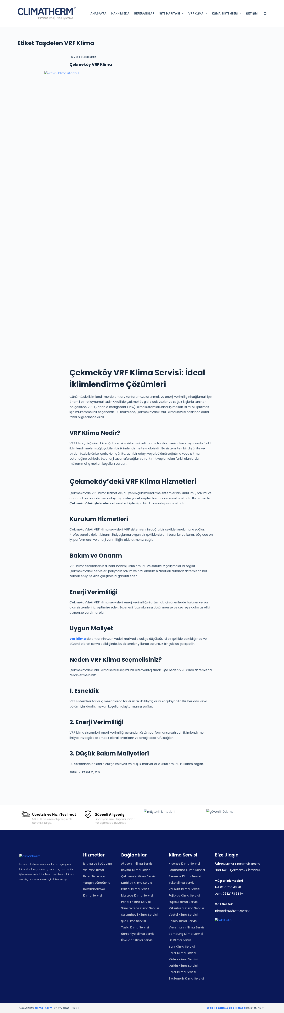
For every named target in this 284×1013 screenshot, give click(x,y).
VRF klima (78, 639)
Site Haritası (169, 13)
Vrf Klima (195, 13)
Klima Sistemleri (225, 13)
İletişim (252, 13)
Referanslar (144, 13)
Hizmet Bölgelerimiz (83, 57)
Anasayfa (98, 13)
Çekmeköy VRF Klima (91, 64)
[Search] (265, 13)
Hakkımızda (120, 13)
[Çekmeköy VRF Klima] (142, 216)
